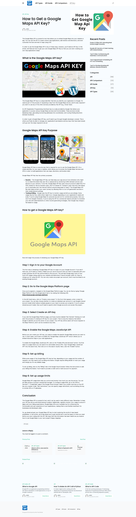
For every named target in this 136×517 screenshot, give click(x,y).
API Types (36, 446)
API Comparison (96, 80)
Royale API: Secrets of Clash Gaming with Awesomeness (101, 49)
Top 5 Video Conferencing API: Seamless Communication (99, 54)
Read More (45, 496)
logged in (33, 434)
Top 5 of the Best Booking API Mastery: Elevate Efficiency (99, 66)
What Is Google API (29, 487)
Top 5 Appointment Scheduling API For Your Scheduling (101, 60)
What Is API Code (92, 487)
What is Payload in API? (65, 448)
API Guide (26, 424)
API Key (27, 14)
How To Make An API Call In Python (67, 487)
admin (27, 29)
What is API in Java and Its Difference (39, 448)
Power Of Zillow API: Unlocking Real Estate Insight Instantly (101, 43)
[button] (23, 3)
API (23, 14)
